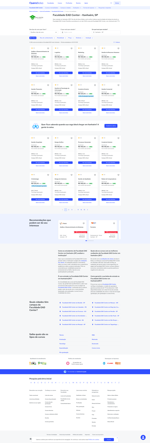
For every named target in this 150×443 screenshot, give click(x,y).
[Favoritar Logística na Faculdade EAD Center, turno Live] (71, 48)
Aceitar (109, 439)
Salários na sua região (35, 402)
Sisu (93, 407)
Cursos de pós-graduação (49, 402)
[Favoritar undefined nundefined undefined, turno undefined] (84, 223)
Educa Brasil (111, 421)
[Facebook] (30, 439)
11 (78, 209)
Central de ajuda (81, 371)
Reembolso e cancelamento (111, 402)
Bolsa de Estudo (33, 11)
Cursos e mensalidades (51, 8)
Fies (93, 414)
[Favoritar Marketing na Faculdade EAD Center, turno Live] (95, 48)
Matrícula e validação (113, 414)
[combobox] (75, 32)
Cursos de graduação (50, 399)
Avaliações (76, 8)
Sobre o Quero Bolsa (113, 395)
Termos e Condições (52, 434)
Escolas (47, 418)
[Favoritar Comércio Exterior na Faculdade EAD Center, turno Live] (118, 138)
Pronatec (94, 418)
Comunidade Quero (66, 403)
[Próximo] (87, 209)
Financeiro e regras (113, 406)
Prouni (93, 411)
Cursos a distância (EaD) (51, 414)
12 (81, 209)
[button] (143, 437)
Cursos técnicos (49, 410)
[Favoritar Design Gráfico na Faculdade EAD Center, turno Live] (71, 138)
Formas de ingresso (88, 8)
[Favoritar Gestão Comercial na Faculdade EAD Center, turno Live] (118, 85)
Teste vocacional (33, 395)
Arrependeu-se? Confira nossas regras (77, 363)
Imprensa (87, 434)
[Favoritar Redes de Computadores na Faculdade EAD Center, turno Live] (118, 175)
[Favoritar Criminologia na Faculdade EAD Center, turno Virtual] (48, 175)
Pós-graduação (80, 406)
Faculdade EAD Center (36, 8)
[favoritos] (111, 3)
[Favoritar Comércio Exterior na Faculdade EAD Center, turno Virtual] (95, 85)
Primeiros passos (112, 399)
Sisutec (94, 422)
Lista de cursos (49, 395)
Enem (93, 399)
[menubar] (67, 3)
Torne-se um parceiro (97, 434)
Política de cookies (77, 434)
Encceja (94, 426)
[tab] (86, 240)
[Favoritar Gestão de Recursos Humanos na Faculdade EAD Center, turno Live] (118, 48)
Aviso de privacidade (64, 434)
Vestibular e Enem (81, 395)
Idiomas (78, 410)
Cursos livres (48, 406)
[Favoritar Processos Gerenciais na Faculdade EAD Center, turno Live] (95, 138)
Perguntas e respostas (105, 8)
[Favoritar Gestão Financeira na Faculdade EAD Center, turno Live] (48, 85)
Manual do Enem (96, 403)
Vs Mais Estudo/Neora (113, 418)
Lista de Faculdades (45, 11)
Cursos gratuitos (49, 421)
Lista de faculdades (66, 396)
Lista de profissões (34, 399)
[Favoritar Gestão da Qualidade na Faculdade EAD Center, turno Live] (95, 175)
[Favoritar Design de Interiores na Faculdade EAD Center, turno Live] (71, 175)
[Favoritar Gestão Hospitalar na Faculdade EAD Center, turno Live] (48, 138)
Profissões (79, 402)
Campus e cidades (65, 8)
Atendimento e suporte (113, 410)
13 (84, 209)
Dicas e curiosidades (81, 399)
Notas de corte (96, 396)
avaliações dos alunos (107, 259)
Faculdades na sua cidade (65, 399)
